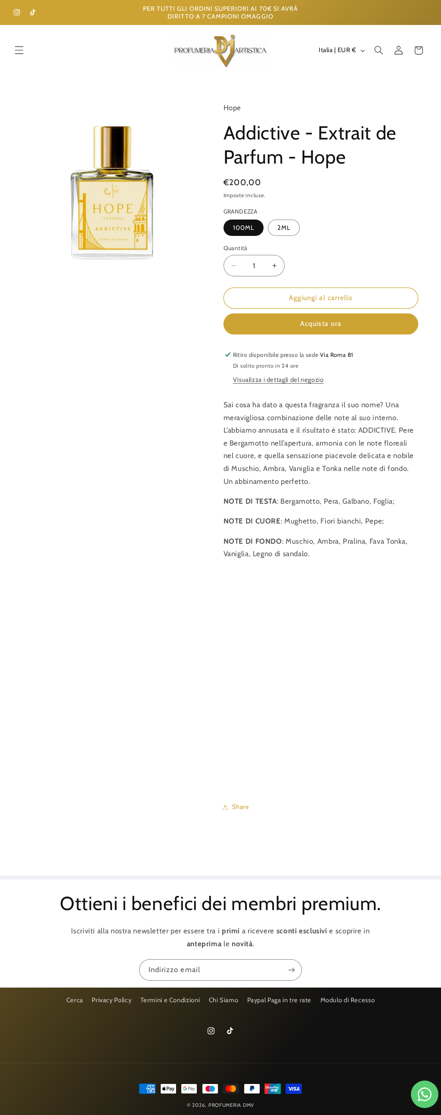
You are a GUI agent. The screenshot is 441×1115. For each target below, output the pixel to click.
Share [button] (240, 807)
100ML (243, 228)
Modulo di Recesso (347, 1000)
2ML (283, 228)
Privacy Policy (111, 1000)
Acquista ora (321, 323)
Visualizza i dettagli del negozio (278, 380)
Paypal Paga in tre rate (279, 1000)
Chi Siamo (224, 1000)
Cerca (74, 1000)
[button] (19, 50)
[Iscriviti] (291, 969)
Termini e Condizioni (170, 1000)
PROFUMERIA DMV (231, 1105)
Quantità (236, 248)
